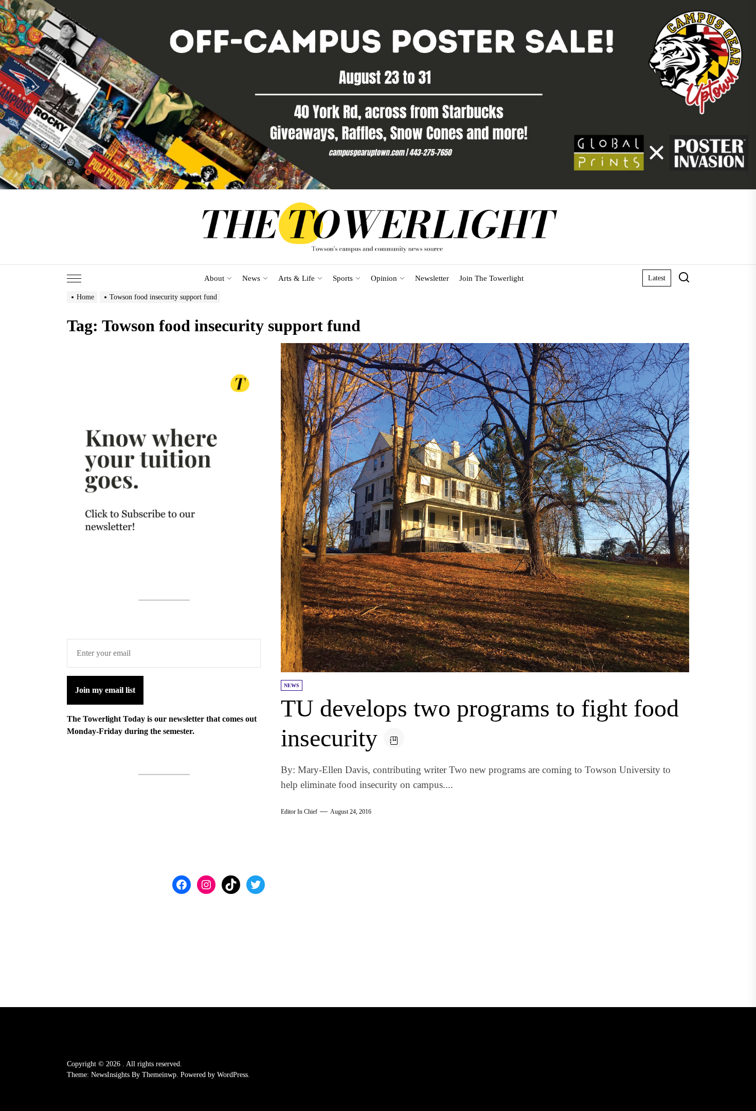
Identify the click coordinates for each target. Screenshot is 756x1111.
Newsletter (432, 278)
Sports (343, 278)
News (251, 278)
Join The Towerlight (491, 278)
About (214, 278)
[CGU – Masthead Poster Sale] (378, 6)
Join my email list (105, 689)
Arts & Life (296, 278)
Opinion (384, 278)
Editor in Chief (299, 811)
